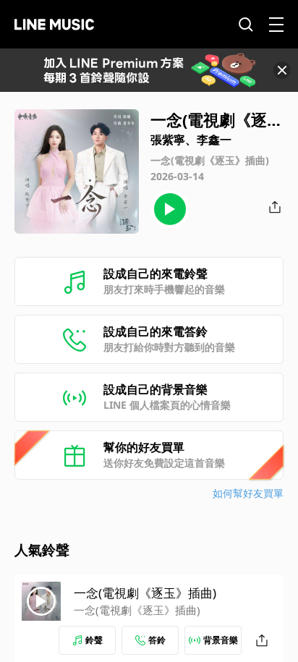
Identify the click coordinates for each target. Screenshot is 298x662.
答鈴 (157, 640)
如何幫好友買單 (248, 493)
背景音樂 (220, 640)
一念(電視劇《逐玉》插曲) (145, 593)
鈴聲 (94, 640)
